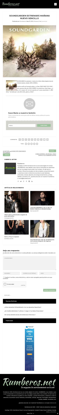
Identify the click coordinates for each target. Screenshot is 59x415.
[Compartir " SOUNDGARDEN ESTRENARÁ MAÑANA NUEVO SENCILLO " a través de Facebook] (19, 139)
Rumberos (23, 21)
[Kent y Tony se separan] (16, 227)
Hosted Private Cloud (40, 410)
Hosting (7, 410)
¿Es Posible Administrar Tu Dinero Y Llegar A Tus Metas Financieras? (23, 311)
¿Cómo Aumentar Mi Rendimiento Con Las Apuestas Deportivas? (22, 307)
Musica (36, 21)
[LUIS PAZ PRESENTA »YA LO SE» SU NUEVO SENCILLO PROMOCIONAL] (42, 198)
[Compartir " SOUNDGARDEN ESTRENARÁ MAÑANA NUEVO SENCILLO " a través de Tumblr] (28, 139)
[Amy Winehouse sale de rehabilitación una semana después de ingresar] (42, 228)
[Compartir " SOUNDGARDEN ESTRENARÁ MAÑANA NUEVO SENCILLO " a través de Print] (47, 139)
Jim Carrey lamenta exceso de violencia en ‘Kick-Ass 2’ (19, 314)
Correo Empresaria (28, 410)
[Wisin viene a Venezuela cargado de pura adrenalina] (16, 202)
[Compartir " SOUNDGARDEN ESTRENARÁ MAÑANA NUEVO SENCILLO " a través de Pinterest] (32, 139)
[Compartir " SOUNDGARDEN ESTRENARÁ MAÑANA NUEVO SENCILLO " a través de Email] (44, 139)
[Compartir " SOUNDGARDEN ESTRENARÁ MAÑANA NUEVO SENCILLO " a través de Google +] (25, 139)
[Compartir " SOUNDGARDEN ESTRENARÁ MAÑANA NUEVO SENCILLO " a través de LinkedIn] (35, 139)
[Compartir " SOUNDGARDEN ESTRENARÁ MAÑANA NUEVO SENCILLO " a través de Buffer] (38, 139)
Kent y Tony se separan (11, 236)
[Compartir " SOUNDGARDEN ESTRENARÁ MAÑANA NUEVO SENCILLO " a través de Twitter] (22, 139)
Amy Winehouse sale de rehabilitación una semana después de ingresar (42, 240)
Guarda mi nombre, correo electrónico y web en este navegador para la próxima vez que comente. (27, 278)
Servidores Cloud (17, 410)
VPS (11, 410)
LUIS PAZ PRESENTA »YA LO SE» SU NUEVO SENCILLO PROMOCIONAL (41, 208)
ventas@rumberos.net (50, 402)
